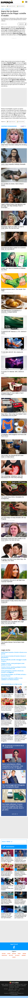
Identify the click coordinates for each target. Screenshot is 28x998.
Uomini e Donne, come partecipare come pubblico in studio (12, 664)
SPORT (8, 953)
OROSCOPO (4, 955)
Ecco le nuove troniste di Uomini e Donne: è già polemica (13, 656)
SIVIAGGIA (19, 985)
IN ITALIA (17, 955)
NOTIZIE (4, 953)
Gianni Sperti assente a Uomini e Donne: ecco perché (14, 653)
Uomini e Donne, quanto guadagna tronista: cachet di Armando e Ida (13, 667)
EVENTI (14, 957)
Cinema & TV (8, 9)
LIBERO (2, 984)
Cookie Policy (21, 988)
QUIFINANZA (23, 985)
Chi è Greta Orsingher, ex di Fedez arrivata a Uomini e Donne (13, 675)
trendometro (10, 846)
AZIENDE (24, 955)
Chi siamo (6, 988)
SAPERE (24, 953)
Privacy (16, 988)
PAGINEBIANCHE (5, 985)
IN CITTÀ (11, 955)
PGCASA (25, 984)
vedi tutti (14, 814)
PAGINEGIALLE (11, 984)
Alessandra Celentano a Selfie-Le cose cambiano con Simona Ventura (11, 678)
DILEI (15, 985)
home (2, 9)
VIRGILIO (6, 984)
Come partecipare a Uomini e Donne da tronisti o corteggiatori (12, 671)
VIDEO (19, 953)
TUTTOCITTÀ (11, 985)
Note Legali (11, 988)
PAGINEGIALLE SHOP (19, 984)
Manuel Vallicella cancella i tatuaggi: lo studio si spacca (13, 660)
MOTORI (14, 953)
